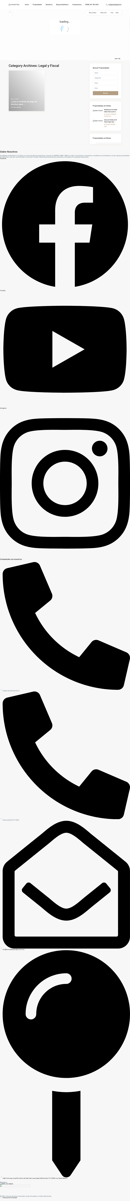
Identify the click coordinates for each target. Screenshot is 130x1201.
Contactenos (77, 5)
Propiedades (37, 5)
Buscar (105, 93)
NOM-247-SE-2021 (92, 5)
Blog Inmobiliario (62, 5)
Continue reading (16, 107)
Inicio (27, 5)
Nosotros (49, 5)
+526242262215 (114, 5)
